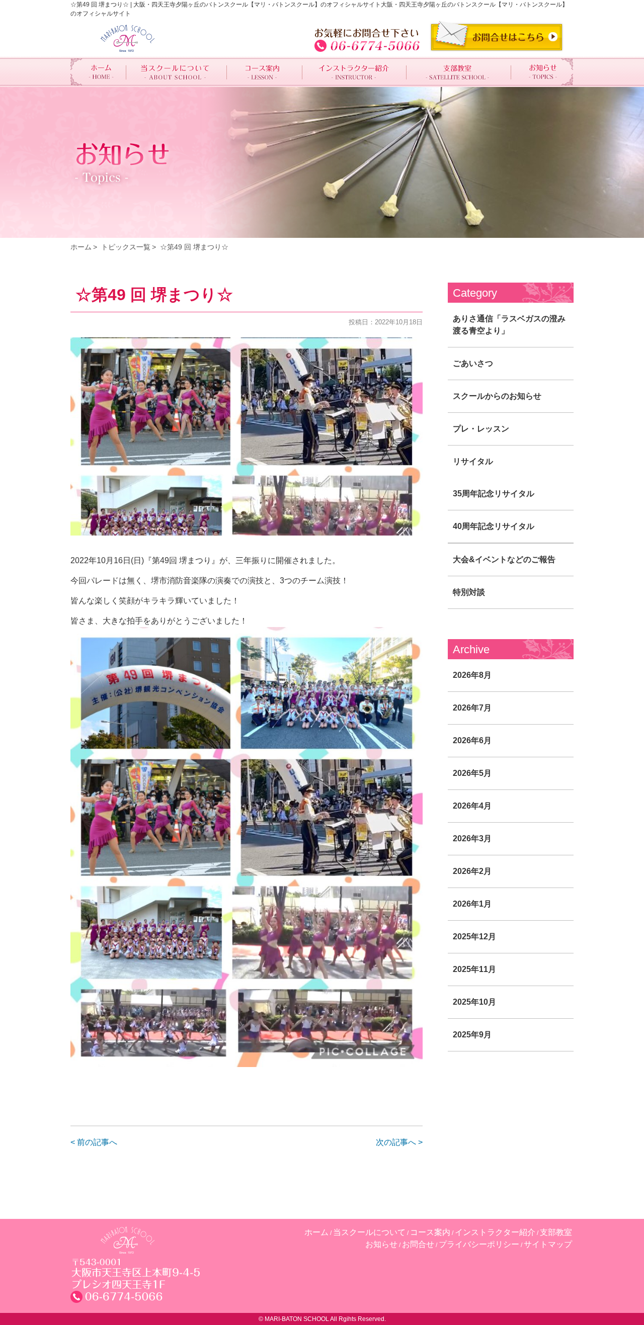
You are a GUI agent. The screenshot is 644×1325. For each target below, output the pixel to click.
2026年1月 (472, 904)
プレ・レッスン (481, 428)
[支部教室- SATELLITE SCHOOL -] (459, 72)
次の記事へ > (399, 1142)
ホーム (81, 247)
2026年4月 (472, 806)
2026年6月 (472, 740)
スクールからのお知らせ (497, 396)
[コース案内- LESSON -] (264, 72)
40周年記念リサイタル (493, 526)
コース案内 (430, 1232)
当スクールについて (369, 1232)
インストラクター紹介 (495, 1232)
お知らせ (381, 1244)
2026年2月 (472, 871)
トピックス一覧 (125, 247)
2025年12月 (474, 936)
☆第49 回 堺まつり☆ (194, 247)
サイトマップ (548, 1244)
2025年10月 (474, 1002)
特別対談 (469, 592)
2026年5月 (472, 773)
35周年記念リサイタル (493, 493)
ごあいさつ (473, 363)
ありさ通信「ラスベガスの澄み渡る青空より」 (509, 324)
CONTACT (497, 36)
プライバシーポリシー (479, 1244)
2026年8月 (472, 675)
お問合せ (418, 1244)
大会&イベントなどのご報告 (504, 559)
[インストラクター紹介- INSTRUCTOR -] (355, 72)
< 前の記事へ (93, 1142)
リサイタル (473, 461)
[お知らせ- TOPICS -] (542, 72)
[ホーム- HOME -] (98, 72)
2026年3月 (472, 838)
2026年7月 (472, 707)
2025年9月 (472, 1034)
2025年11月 (474, 969)
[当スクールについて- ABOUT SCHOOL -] (176, 72)
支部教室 (556, 1232)
